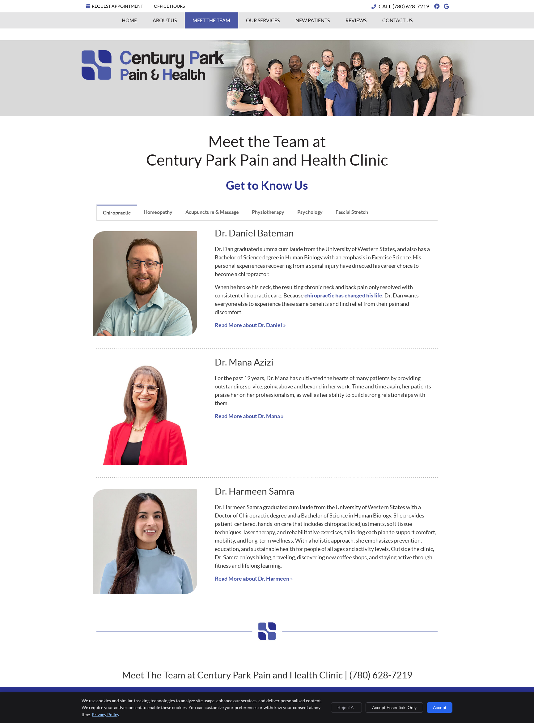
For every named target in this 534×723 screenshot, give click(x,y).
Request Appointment (117, 6)
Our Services (263, 20)
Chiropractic (117, 212)
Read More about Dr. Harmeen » (254, 578)
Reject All (346, 707)
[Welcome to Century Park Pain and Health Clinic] (153, 78)
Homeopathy (158, 212)
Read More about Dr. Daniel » (250, 325)
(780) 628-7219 (410, 6)
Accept (439, 707)
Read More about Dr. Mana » (249, 416)
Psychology (310, 212)
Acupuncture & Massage (212, 212)
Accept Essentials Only (394, 707)
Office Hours (169, 6)
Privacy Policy (105, 714)
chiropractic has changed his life (343, 295)
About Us (165, 20)
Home (129, 20)
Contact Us (397, 20)
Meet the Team (211, 20)
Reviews (356, 20)
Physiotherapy (268, 212)
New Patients (312, 20)
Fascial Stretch (352, 212)
